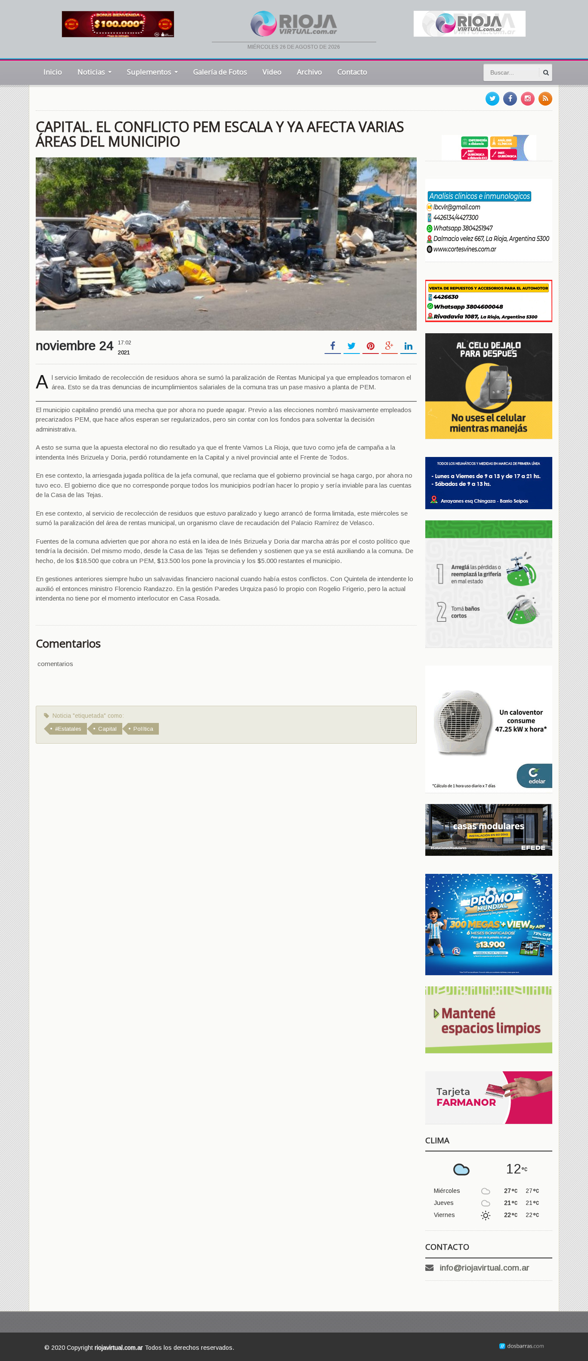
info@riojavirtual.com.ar (484, 1267)
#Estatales (68, 729)
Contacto (352, 72)
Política (143, 729)
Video (272, 72)
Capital (107, 729)
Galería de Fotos (220, 72)
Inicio (52, 72)
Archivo (309, 72)
